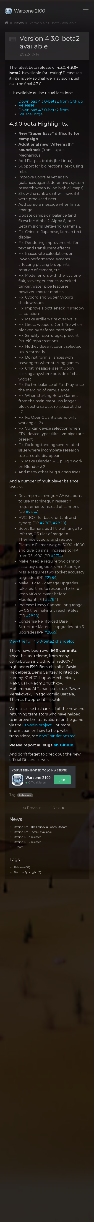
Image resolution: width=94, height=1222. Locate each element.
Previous (33, 808)
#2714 (56, 556)
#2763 (45, 523)
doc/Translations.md (57, 736)
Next (57, 808)
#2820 (59, 523)
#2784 (50, 578)
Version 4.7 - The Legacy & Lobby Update (40, 827)
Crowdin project (37, 725)
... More (18, 847)
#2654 (31, 512)
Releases (19, 867)
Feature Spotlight (25, 872)
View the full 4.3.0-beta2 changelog (42, 641)
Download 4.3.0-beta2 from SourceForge (43, 112)
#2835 (50, 632)
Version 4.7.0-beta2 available (33, 832)
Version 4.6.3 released (27, 837)
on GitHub (63, 745)
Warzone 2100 (29, 11)
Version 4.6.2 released (27, 842)
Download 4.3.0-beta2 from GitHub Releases (50, 103)
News (19, 23)
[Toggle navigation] (85, 11)
